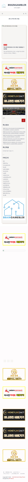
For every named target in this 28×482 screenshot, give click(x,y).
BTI (4, 161)
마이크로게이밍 (6, 165)
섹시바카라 (5, 171)
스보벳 (4, 173)
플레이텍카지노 (6, 193)
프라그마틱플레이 (7, 191)
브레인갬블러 (6, 169)
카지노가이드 (6, 189)
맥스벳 (5, 44)
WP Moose (11, 478)
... (16, 53)
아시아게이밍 (6, 181)
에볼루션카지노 (6, 183)
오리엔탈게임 (6, 185)
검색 (4, 118)
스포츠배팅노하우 (7, 177)
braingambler (17, 4)
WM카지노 (5, 163)
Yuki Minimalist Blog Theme (18, 477)
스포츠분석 (5, 179)
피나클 (4, 195)
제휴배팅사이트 (6, 187)
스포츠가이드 (6, 175)
